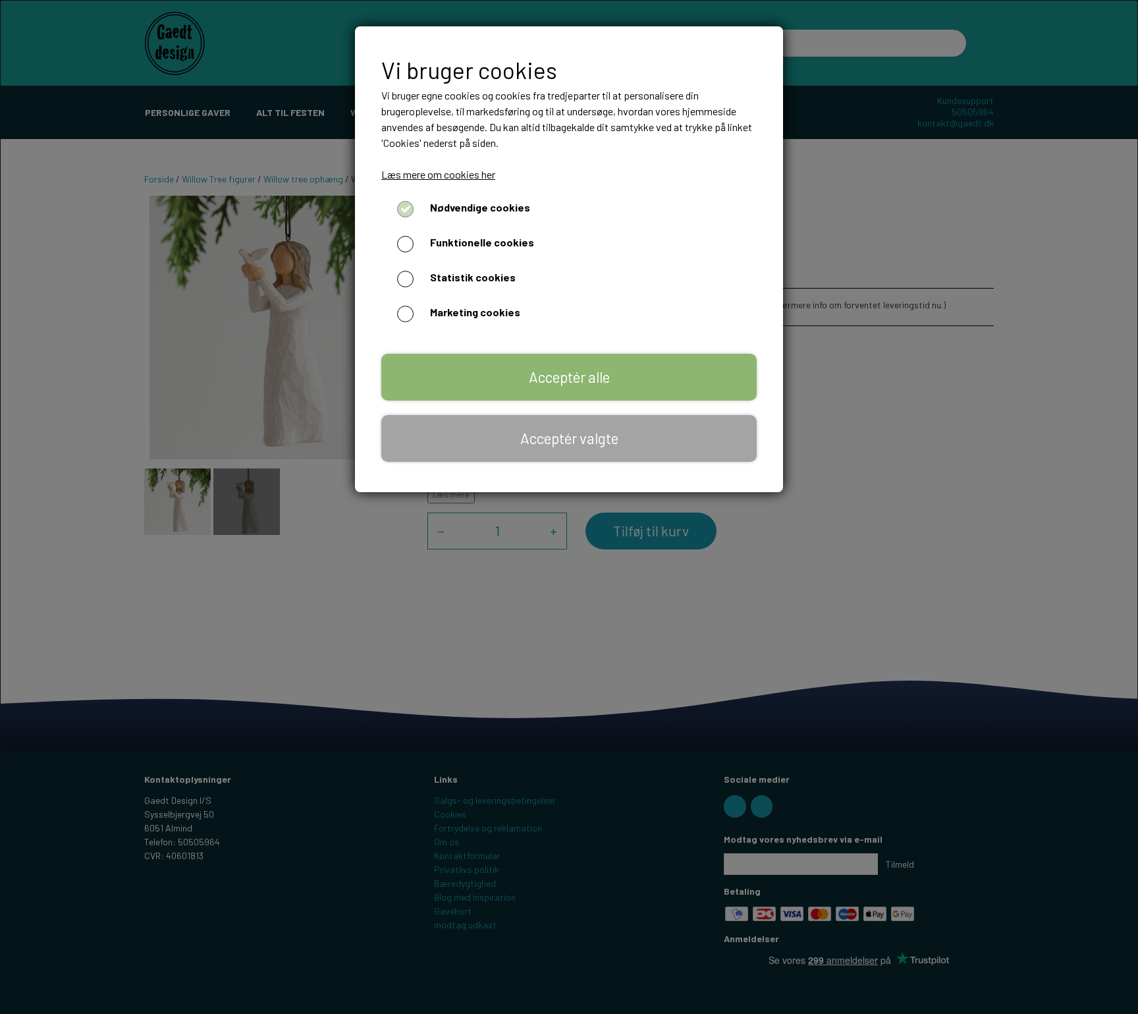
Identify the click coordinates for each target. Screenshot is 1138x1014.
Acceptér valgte (569, 438)
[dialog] (569, 507)
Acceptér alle (569, 376)
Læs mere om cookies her (438, 174)
